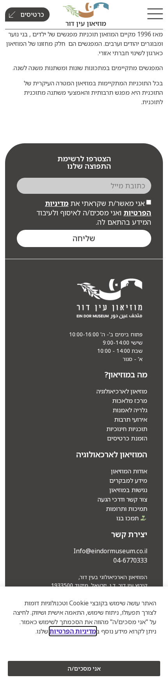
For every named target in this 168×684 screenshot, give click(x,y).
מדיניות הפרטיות (73, 631)
